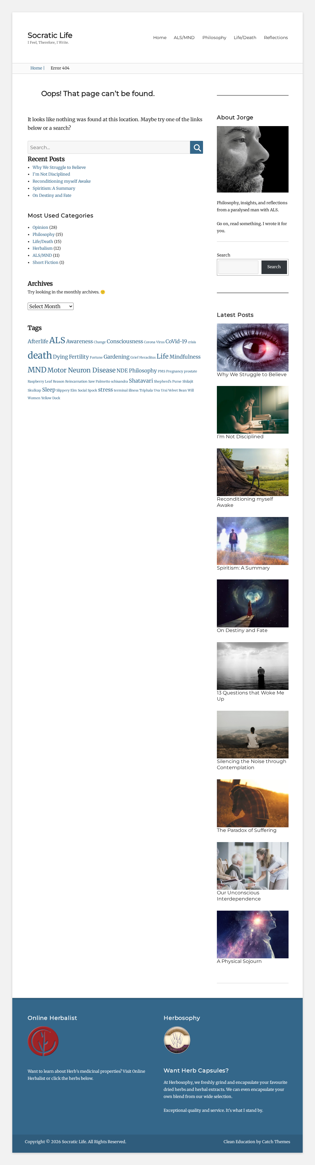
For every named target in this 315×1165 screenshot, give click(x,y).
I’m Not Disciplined (51, 174)
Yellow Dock (50, 398)
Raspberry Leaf (40, 382)
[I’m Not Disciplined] (253, 409)
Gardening (117, 356)
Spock (92, 390)
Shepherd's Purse (167, 382)
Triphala (146, 390)
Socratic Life (50, 35)
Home (159, 37)
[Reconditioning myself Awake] (253, 472)
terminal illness (126, 390)
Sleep (48, 389)
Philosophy (214, 37)
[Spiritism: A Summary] (253, 540)
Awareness (79, 341)
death (40, 355)
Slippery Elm (66, 390)
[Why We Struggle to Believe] (253, 347)
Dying (60, 356)
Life (163, 356)
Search (223, 255)
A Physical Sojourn (239, 961)
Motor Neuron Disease (81, 370)
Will (191, 390)
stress (105, 389)
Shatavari (141, 380)
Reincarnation (76, 382)
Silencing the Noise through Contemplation (251, 764)
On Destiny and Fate (52, 195)
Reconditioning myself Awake (62, 181)
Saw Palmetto (99, 382)
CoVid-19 (176, 341)
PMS (161, 371)
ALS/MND (184, 37)
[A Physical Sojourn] (253, 934)
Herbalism (43, 248)
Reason (58, 382)
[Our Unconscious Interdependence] (253, 865)
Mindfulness (185, 356)
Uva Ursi (160, 390)
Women (34, 398)
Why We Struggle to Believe (59, 167)
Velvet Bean (177, 390)
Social (82, 390)
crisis (192, 342)
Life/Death (245, 37)
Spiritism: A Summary (54, 188)
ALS (57, 340)
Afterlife (38, 341)
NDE (122, 370)
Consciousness (125, 341)
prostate (190, 371)
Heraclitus (147, 358)
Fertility (79, 356)
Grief (134, 358)
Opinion (40, 227)
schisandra (119, 382)
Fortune (96, 358)
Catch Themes (276, 1141)
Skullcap (34, 390)
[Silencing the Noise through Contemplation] (253, 734)
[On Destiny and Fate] (253, 603)
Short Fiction (45, 262)
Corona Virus (154, 342)
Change (100, 342)
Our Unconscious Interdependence (239, 896)
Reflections (276, 37)
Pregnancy (174, 371)
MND (37, 370)
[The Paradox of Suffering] (253, 803)
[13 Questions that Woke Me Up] (253, 665)
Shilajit (187, 382)
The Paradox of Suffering (247, 830)
